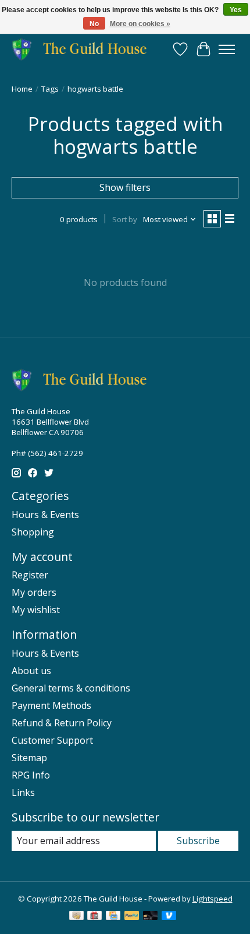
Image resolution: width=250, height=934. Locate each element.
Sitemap (29, 757)
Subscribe (198, 840)
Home (22, 89)
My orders (34, 592)
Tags (50, 89)
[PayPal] (132, 916)
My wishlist (36, 609)
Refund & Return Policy (62, 722)
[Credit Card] (113, 916)
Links (23, 792)
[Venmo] (169, 916)
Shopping (33, 532)
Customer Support (52, 740)
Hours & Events (45, 514)
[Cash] (76, 916)
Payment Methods (51, 705)
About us (31, 670)
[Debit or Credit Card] (150, 916)
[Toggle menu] (226, 49)
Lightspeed (212, 898)
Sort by (124, 219)
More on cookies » (140, 24)
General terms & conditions (71, 688)
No (94, 24)
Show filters (125, 187)
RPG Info (31, 775)
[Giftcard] (94, 916)
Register (30, 575)
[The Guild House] (83, 49)
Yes (236, 10)
